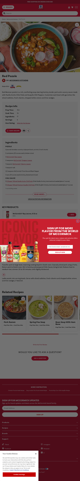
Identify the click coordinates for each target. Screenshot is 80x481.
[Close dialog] (77, 221)
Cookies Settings (19, 474)
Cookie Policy (13, 470)
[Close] (36, 453)
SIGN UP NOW (60, 252)
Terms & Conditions (23, 470)
